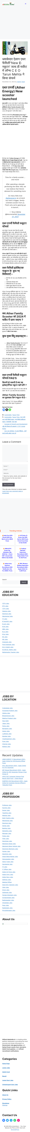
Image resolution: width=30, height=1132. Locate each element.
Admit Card (6, 1072)
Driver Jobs (5, 890)
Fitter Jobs (5, 838)
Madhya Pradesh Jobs (9, 718)
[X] (6, 409)
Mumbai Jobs (6, 736)
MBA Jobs (5, 629)
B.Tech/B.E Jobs (7, 621)
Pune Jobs (5, 741)
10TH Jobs (5, 603)
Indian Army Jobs (7, 874)
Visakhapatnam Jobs (9, 739)
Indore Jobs (6, 731)
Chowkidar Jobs (7, 903)
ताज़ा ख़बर (14, 422)
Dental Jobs (6, 826)
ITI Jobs (4, 619)
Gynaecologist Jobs (8, 897)
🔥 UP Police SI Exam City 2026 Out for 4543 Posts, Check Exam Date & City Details (22, 539)
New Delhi (5, 721)
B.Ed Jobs (5, 626)
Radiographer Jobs (8, 900)
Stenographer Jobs (8, 859)
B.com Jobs (6, 624)
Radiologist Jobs (7, 908)
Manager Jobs (6, 833)
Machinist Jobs (7, 854)
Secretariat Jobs (7, 864)
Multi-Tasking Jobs (8, 818)
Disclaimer (5, 1103)
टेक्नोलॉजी (8, 422)
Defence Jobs (6, 879)
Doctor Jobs (6, 810)
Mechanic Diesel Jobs (9, 843)
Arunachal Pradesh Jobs (9, 710)
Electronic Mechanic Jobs (10, 849)
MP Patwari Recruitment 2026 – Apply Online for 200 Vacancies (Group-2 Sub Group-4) (14, 772)
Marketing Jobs (7, 831)
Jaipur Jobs (6, 723)
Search (4, 579)
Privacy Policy (6, 1099)
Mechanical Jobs (7, 616)
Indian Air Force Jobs (8, 872)
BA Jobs (4, 637)
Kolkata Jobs (6, 746)
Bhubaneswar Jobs (8, 716)
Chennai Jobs (6, 744)
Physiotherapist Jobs (8, 910)
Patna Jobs (5, 726)
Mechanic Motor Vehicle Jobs (11, 846)
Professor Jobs (7, 805)
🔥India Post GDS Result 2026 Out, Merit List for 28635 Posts (7, 538)
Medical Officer (7, 882)
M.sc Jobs (5, 634)
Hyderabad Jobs (7, 708)
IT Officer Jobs (6, 869)
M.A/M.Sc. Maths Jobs (9, 649)
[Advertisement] (15, 24)
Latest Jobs (6, 1068)
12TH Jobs (5, 608)
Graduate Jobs (7, 642)
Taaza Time (15, 415)
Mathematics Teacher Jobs (10, 652)
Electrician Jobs (7, 841)
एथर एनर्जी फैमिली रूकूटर (8, 419)
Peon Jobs (5, 905)
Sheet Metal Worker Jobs (10, 856)
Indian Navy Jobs (7, 877)
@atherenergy (11, 198)
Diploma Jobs (6, 611)
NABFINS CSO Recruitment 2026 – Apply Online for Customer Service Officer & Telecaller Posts (15, 783)
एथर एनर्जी (22, 417)
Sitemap (4, 1105)
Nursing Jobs (6, 808)
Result (4, 1076)
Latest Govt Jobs (7, 1080)
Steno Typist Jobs (7, 861)
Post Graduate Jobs (8, 644)
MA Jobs (5, 639)
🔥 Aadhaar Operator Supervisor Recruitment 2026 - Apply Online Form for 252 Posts (22, 553)
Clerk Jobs (5, 887)
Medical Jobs (6, 815)
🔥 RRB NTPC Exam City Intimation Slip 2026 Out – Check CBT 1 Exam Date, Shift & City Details (7, 553)
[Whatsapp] (9, 409)
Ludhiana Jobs (6, 733)
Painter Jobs (6, 851)
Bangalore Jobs (7, 728)
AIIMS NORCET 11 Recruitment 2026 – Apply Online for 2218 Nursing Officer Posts (14, 761)
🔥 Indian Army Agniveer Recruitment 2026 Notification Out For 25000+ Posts (7, 567)
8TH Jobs (5, 606)
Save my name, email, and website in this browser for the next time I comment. (14, 478)
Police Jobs (5, 836)
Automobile (7, 415)
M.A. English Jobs (7, 647)
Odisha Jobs (6, 713)
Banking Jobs (6, 828)
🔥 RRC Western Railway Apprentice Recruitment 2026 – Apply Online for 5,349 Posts (22, 567)
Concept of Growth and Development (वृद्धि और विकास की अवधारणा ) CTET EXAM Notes (14, 426)
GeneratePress (15, 1129)
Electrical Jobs (6, 614)
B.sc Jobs (5, 631)
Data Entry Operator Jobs (10, 885)
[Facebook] (3, 409)
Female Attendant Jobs (9, 895)
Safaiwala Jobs (7, 892)
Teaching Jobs (6, 813)
